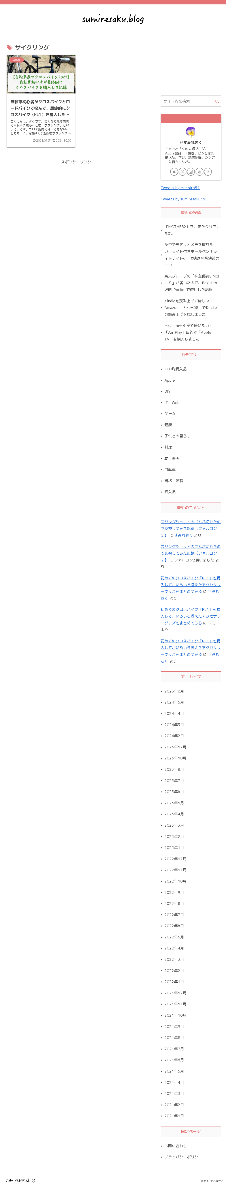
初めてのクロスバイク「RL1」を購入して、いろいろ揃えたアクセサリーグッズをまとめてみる (191, 584)
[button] (217, 101)
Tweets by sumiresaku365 (184, 199)
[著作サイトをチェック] (174, 172)
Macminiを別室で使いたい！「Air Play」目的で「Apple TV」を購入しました (188, 332)
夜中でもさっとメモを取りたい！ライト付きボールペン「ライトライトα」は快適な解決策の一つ (191, 254)
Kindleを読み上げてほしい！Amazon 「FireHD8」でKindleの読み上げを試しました (190, 307)
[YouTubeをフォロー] (199, 172)
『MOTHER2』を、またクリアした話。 (192, 230)
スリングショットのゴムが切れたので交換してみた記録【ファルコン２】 (191, 528)
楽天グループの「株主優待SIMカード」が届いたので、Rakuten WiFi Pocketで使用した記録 (191, 283)
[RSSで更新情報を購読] (208, 172)
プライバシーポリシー (183, 1156)
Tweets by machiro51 (180, 187)
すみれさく (192, 142)
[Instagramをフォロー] (191, 172)
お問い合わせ (175, 1145)
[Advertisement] (76, 196)
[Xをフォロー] (182, 172)
